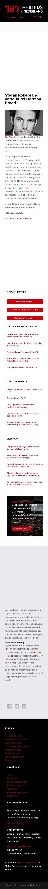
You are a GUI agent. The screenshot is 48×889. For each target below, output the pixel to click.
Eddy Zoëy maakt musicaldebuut (22, 367)
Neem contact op (13, 736)
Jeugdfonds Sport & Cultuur (18, 739)
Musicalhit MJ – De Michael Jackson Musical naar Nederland (23, 359)
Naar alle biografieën (23, 318)
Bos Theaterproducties (16, 137)
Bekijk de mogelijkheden (18, 846)
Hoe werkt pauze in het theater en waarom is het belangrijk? (22, 456)
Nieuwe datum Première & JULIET (22, 352)
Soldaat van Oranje (31, 191)
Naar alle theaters (24, 301)
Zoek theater (13, 778)
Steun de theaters (13, 743)
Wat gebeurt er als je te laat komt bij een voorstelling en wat (23, 448)
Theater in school (13, 750)
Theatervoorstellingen (17, 782)
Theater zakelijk (12, 753)
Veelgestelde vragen (14, 757)
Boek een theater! (15, 823)
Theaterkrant (12, 796)
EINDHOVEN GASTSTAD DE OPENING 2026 (24, 390)
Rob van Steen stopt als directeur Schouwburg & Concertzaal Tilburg (23, 423)
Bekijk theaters (20, 528)
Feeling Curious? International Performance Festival (20, 406)
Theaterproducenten (16, 785)
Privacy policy (11, 760)
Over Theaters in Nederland (17, 746)
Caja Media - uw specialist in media (24, 885)
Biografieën (12, 789)
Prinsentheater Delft (16, 398)
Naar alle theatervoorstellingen (23, 309)
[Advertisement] (24, 58)
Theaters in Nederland (27, 862)
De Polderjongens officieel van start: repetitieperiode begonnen (23, 335)
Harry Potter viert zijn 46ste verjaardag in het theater (24, 344)
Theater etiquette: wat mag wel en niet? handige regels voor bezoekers (23, 474)
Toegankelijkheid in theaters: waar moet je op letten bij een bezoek (25, 483)
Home (10, 775)
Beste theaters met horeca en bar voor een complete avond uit (25, 465)
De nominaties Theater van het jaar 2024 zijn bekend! (23, 414)
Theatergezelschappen (17, 792)
